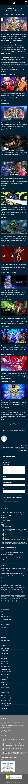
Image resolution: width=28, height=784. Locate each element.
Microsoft (10, 431)
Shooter (20, 598)
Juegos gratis (4, 616)
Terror (6, 600)
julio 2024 (3, 677)
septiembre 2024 (5, 671)
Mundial (13, 431)
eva (2, 557)
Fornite (2, 589)
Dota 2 (7, 587)
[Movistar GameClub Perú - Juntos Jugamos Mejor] (14, 2)
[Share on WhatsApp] (10, 424)
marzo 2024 (4, 687)
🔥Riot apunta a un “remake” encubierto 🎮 (15, 534)
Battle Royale (21, 585)
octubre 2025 (4, 643)
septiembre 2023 (5, 703)
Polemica (3, 598)
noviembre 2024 (5, 666)
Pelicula (12, 596)
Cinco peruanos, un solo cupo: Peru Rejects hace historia (15, 525)
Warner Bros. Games (5, 602)
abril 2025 (3, 658)
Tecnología (3, 627)
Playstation (17, 596)
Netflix (7, 594)
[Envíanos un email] (7, 731)
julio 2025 (3, 650)
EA (15, 587)
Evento (24, 587)
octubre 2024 (4, 669)
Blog (13, 780)
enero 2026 (3, 635)
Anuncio (11, 585)
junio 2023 (3, 708)
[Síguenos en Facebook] (2, 731)
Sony (25, 598)
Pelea (9, 596)
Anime (7, 585)
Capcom (8, 430)
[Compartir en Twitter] (15, 424)
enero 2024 (3, 692)
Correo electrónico (7, 482)
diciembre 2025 (4, 637)
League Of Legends (5, 591)
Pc (5, 596)
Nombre (5, 476)
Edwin (2, 563)
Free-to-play (7, 589)
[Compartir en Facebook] (13, 424)
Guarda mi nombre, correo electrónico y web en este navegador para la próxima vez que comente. (13, 497)
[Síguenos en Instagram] (5, 731)
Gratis (18, 589)
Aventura (16, 585)
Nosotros (8, 780)
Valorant (14, 600)
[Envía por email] (18, 424)
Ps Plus (7, 598)
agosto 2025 (4, 648)
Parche (2, 596)
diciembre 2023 (4, 695)
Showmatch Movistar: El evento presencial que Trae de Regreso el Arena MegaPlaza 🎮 (13, 575)
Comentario (6, 464)
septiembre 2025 (5, 645)
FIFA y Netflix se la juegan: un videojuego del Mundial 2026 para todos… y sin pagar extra (15, 530)
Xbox (12, 602)
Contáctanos (18, 780)
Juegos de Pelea (22, 430)
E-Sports (12, 430)
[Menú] (2, 2)
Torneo (10, 600)
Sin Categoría (4, 624)
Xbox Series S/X (4, 605)
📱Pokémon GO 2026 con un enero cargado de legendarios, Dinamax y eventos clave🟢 (16, 538)
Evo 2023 (16, 430)
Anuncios (4, 430)
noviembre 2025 (5, 640)
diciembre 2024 (4, 663)
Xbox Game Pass (17, 602)
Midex (2, 552)
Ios (21, 589)
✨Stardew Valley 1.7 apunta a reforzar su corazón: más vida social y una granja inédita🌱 (16, 543)
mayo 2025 (3, 656)
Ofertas (3, 621)
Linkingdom (21, 14)
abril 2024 (3, 684)
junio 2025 (3, 653)
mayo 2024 (3, 682)
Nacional (3, 594)
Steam (2, 600)
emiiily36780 (4, 568)
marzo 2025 (4, 661)
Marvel (11, 591)
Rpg (17, 598)
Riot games (17, 431)
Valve (18, 600)
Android (3, 585)
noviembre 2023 (5, 698)
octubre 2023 (4, 700)
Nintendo (11, 594)
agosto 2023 (4, 705)
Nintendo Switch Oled (19, 594)
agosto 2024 (4, 674)
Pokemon (23, 596)
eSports (3, 614)
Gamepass (13, 589)
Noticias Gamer (14, 7)
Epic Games (19, 587)
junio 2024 (3, 679)
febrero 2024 (4, 690)
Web (4, 488)
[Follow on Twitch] (9, 731)
